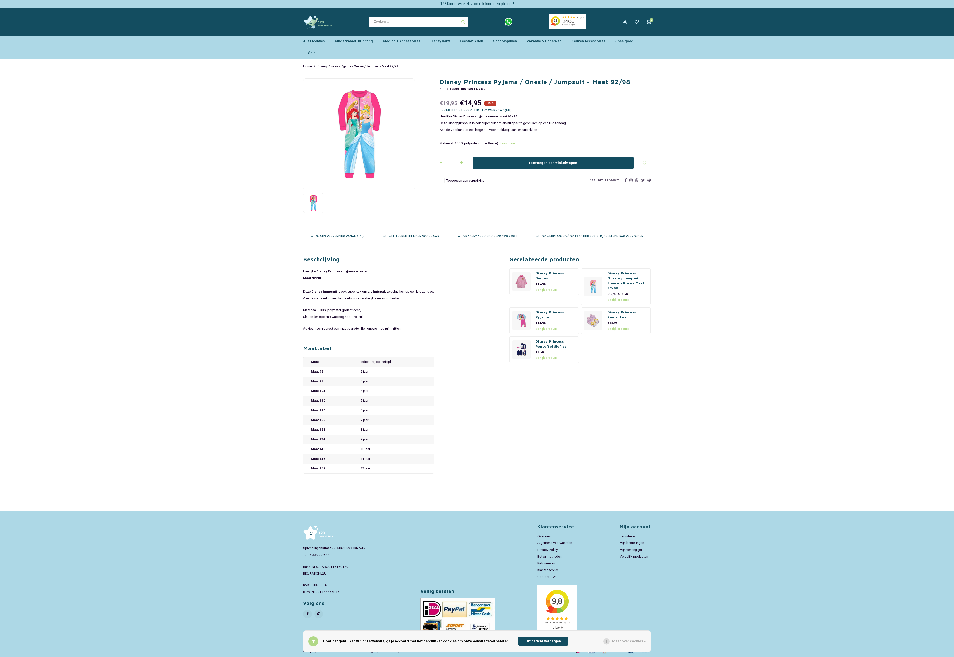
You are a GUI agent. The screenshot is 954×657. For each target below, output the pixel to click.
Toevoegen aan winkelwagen (553, 162)
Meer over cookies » (629, 641)
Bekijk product (546, 290)
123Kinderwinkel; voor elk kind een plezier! (477, 4)
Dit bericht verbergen (543, 641)
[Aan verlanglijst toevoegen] (644, 163)
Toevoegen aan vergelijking (465, 180)
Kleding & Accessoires (401, 41)
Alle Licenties (314, 41)
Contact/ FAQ (547, 576)
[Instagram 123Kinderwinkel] (318, 614)
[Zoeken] (463, 22)
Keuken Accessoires (588, 41)
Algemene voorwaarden (554, 543)
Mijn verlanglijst (631, 549)
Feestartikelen (471, 41)
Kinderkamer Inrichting (354, 41)
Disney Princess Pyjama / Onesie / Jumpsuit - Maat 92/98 (358, 66)
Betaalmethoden (549, 556)
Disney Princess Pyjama (550, 314)
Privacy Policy (547, 549)
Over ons (544, 536)
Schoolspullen (505, 41)
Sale (311, 53)
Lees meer (507, 143)
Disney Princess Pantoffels (621, 314)
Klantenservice (548, 570)
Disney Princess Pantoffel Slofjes (551, 343)
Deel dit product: (604, 180)
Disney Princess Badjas (550, 275)
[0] (648, 21)
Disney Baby (440, 41)
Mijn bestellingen (632, 543)
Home (307, 66)
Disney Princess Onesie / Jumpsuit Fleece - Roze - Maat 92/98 (626, 280)
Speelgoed (624, 41)
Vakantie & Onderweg (544, 41)
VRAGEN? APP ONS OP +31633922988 (490, 236)
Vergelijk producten (634, 556)
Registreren (628, 536)
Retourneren (546, 563)
